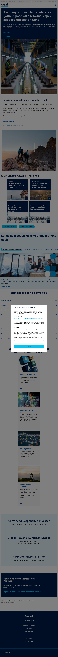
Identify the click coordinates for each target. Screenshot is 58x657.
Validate (29, 346)
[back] (54, 335)
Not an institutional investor (29, 341)
